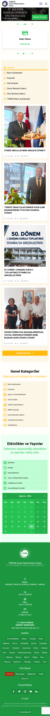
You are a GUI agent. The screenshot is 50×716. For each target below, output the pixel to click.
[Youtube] (30, 691)
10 (6, 517)
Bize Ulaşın (20, 674)
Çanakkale (24, 643)
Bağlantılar (31, 674)
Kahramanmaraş (24, 653)
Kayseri (12, 653)
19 (19, 522)
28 (31, 527)
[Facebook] (13, 691)
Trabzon (36, 662)
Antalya (33, 639)
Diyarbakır (43, 643)
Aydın (41, 639)
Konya (36, 653)
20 (25, 522)
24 (6, 527)
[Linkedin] (36, 691)
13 (25, 517)
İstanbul (44, 648)
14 (31, 517)
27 (25, 527)
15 (38, 517)
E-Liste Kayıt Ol (25, 712)
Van (44, 662)
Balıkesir (6, 643)
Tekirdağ (27, 662)
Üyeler (41, 674)
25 (12, 527)
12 (19, 517)
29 (38, 527)
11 (12, 517)
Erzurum (6, 648)
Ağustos (22, 496)
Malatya (9, 657)
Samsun (7, 662)
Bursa (15, 643)
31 (6, 531)
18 (12, 522)
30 (44, 527)
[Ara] (46, 3)
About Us (25, 679)
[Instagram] (25, 691)
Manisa (18, 657)
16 (44, 517)
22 (38, 522)
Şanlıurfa (17, 662)
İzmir (4, 653)
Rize (42, 657)
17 (6, 522)
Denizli (33, 643)
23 (44, 522)
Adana (24, 639)
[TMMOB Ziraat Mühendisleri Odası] (25, 553)
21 (31, 522)
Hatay (35, 648)
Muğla (35, 657)
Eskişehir (15, 648)
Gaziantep (26, 648)
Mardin (44, 653)
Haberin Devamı (39, 17)
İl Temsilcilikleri (13, 639)
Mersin (27, 657)
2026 (29, 496)
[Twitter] (19, 691)
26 (19, 527)
